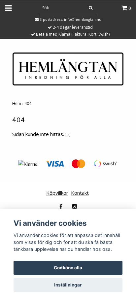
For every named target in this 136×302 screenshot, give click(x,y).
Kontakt (80, 192)
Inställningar (68, 284)
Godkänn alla (68, 267)
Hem (16, 103)
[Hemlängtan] (68, 68)
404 (27, 103)
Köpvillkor (57, 192)
